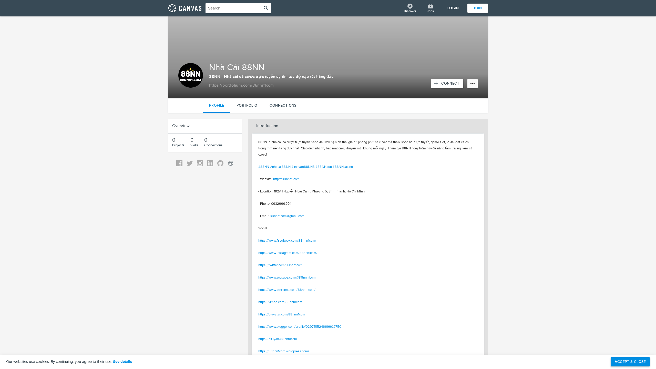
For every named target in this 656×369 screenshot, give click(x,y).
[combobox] (238, 8)
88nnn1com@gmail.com (287, 216)
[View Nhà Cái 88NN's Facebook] (179, 163)
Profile (216, 105)
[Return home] (184, 8)
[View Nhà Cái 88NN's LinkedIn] (210, 163)
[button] (368, 126)
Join (477, 8)
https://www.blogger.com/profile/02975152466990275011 (300, 327)
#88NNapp (323, 167)
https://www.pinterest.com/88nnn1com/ (287, 290)
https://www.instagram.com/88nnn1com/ (287, 253)
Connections (283, 105)
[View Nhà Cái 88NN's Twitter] (189, 163)
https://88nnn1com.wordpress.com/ (283, 351)
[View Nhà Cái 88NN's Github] (220, 163)
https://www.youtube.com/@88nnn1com (287, 277)
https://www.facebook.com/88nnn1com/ (287, 241)
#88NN (263, 167)
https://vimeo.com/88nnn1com (280, 302)
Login (453, 8)
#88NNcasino (343, 167)
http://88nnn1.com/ (287, 179)
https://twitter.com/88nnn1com (280, 265)
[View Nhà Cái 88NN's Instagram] (200, 163)
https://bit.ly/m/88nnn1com (277, 339)
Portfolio (247, 105)
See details (122, 362)
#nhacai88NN (280, 167)
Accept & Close (630, 362)
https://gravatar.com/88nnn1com (281, 314)
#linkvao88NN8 (303, 167)
